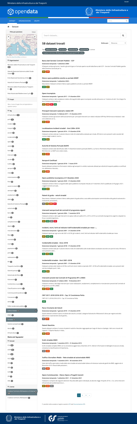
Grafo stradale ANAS (49, 340)
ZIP (43, 204)
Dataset (12, 21)
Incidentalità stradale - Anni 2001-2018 (57, 260)
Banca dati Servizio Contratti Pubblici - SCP (58, 60)
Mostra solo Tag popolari (15, 337)
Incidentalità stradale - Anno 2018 (55, 243)
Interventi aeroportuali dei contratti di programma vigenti (63, 210)
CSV (44, 71)
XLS (55, 104)
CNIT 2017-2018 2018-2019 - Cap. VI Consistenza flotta (63, 295)
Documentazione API (79, 404)
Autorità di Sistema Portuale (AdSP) (55, 145)
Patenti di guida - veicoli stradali (54, 195)
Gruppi (36, 21)
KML (52, 386)
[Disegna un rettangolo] (34, 36)
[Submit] (127, 21)
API (69, 404)
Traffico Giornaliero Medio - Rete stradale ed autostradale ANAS (66, 357)
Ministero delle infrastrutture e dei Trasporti (27, 3)
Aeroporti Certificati (49, 160)
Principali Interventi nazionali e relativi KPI (58, 111)
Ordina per (104, 43)
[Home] (8, 26)
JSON (47, 71)
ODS (52, 221)
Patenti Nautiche (48, 325)
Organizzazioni (25, 21)
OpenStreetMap (16, 57)
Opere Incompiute (48, 93)
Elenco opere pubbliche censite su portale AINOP (60, 78)
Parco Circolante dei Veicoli (52, 308)
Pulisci (34, 32)
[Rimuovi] (55, 49)
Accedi (126, 2)
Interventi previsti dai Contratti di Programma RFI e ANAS (63, 277)
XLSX (44, 87)
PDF (52, 104)
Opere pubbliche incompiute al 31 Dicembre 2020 (60, 178)
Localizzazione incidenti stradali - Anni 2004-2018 (61, 128)
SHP (44, 351)
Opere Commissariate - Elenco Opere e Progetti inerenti (62, 375)
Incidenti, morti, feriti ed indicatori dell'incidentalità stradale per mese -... (69, 227)
